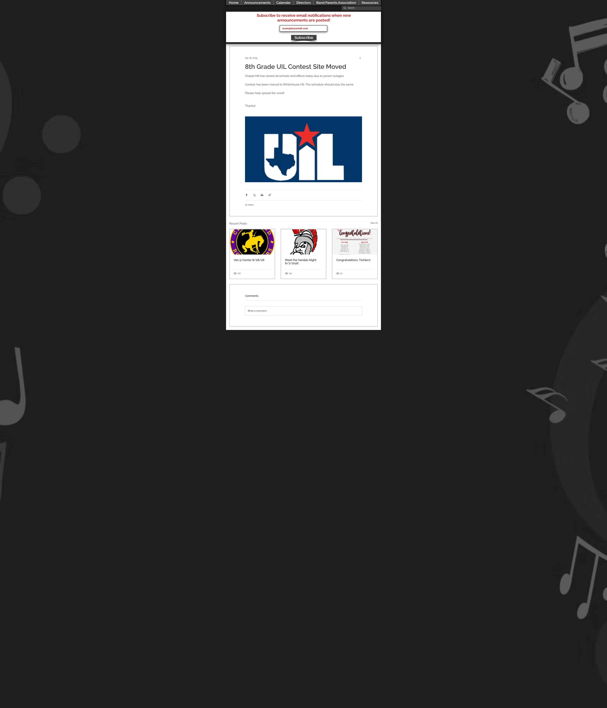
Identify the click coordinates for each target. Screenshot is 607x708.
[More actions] (360, 58)
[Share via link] (269, 194)
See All (374, 223)
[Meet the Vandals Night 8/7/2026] (303, 242)
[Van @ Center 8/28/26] (252, 242)
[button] (370, 2)
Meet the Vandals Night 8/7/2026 (300, 261)
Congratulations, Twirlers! (353, 260)
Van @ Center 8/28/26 (249, 260)
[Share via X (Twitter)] (254, 194)
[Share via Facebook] (246, 194)
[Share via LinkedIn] (262, 194)
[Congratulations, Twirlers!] (354, 242)
